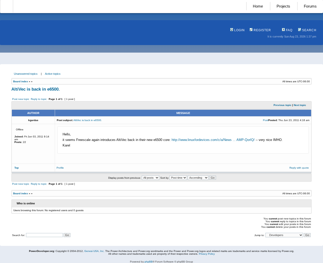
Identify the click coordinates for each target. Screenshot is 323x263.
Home (258, 6)
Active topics (53, 73)
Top (16, 167)
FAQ (288, 30)
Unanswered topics (26, 73)
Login (239, 30)
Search (308, 30)
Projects (283, 6)
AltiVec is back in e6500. (35, 89)
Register (262, 30)
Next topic (300, 105)
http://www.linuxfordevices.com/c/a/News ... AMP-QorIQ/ (213, 140)
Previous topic (282, 105)
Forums (310, 6)
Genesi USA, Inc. (94, 251)
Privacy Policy (207, 253)
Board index (20, 81)
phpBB (149, 261)
